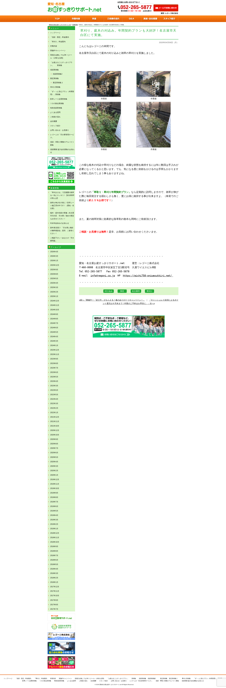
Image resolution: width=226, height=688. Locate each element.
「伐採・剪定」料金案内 (59, 37)
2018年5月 (54, 564)
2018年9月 (54, 546)
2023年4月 (54, 381)
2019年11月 (54, 484)
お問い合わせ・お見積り (59, 130)
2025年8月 (54, 274)
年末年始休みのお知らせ (59, 223)
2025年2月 (54, 292)
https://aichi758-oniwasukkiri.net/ (148, 275)
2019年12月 (54, 479)
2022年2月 (54, 408)
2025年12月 (54, 265)
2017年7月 (54, 609)
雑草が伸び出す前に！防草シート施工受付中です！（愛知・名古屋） (62, 205)
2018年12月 (54, 533)
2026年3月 (54, 256)
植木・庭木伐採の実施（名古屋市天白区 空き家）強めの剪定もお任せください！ (62, 216)
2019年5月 (54, 511)
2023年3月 (54, 386)
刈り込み (108, 291)
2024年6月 (54, 328)
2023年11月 (54, 354)
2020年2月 (54, 471)
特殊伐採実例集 (56, 108)
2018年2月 (54, 578)
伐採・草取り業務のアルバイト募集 (62, 143)
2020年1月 (54, 475)
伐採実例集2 (57, 74)
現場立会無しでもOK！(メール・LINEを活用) (61, 56)
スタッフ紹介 (55, 126)
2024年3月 (54, 341)
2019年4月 (54, 515)
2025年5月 (54, 278)
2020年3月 (54, 466)
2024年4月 (54, 337)
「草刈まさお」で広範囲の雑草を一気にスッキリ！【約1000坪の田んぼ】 (62, 195)
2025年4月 (54, 283)
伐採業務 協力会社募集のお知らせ (62, 150)
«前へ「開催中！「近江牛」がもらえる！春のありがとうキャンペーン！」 (112, 300)
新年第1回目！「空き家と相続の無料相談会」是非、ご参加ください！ (62, 230)
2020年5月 (54, 457)
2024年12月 (54, 301)
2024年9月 (54, 314)
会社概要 (53, 121)
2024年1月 (54, 345)
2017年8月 (54, 605)
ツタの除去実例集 (57, 103)
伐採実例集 (54, 70)
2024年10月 (54, 310)
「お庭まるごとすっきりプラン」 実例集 (61, 63)
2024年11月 (54, 305)
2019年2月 (54, 524)
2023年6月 (54, 372)
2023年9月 (54, 359)
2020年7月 (54, 448)
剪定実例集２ (58, 83)
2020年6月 (54, 453)
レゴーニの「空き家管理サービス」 (62, 136)
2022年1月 (54, 413)
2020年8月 (54, 444)
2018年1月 (54, 582)
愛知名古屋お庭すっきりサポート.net (111, 684)
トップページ (55, 33)
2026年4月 (54, 252)
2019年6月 (54, 506)
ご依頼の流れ (55, 117)
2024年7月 (54, 323)
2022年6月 (54, 390)
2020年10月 (54, 435)
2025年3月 (54, 287)
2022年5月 (54, 395)
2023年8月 (54, 363)
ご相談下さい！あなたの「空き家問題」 (62, 239)
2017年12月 (54, 587)
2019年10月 (54, 488)
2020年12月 (54, 430)
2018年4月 (54, 569)
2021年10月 (54, 426)
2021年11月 (54, 421)
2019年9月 (54, 493)
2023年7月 (54, 368)
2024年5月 (54, 332)
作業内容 (53, 46)
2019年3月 (54, 520)
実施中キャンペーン (58, 50)
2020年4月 (54, 462)
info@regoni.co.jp (103, 275)
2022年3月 (54, 403)
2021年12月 (54, 417)
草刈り (149, 291)
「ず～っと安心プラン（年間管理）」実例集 (62, 93)
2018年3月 (54, 573)
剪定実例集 (54, 78)
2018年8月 (54, 551)
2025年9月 (54, 270)
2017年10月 (54, 596)
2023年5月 (54, 377)
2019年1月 (54, 529)
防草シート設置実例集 (58, 99)
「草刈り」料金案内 (58, 42)
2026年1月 (54, 261)
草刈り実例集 (55, 87)
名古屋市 (136, 291)
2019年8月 (54, 497)
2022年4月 (54, 399)
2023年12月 (54, 350)
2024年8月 (54, 319)
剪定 (122, 291)
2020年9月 (54, 439)
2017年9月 (54, 600)
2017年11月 (54, 591)
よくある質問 (55, 112)
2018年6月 (54, 560)
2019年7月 (54, 502)
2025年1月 (54, 296)
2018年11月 (54, 538)
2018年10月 (54, 542)
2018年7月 (54, 555)
